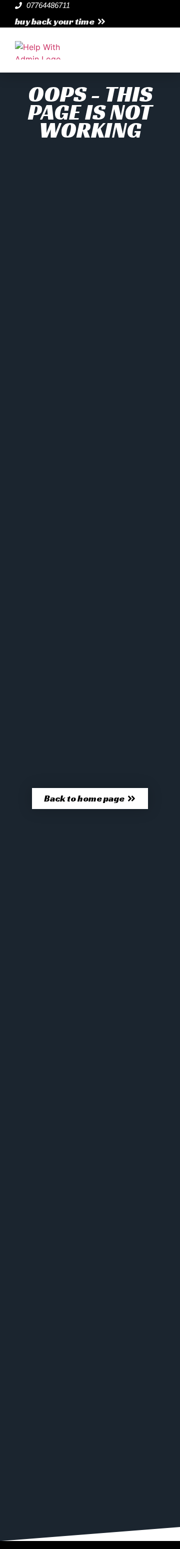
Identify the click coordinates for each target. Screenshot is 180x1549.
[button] (60, 21)
